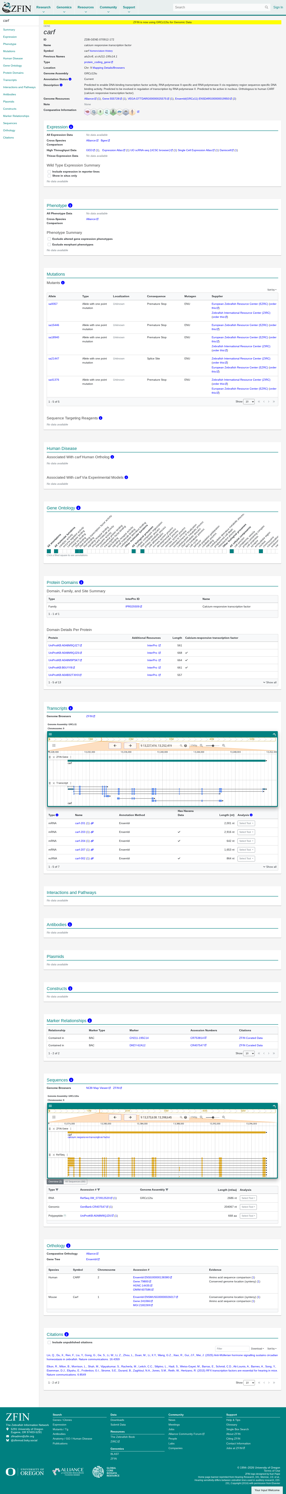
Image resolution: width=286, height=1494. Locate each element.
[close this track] (53, 757)
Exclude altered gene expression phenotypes (82, 238)
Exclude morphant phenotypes (72, 244)
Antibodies (59, 1433)
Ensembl (91, 1259)
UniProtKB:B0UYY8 (60, 667)
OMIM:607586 (142, 1289)
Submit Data (118, 1424)
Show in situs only (64, 175)
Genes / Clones (62, 1419)
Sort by (271, 289)
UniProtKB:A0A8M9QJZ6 (63, 652)
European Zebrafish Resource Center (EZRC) (240, 303)
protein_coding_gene (97, 62)
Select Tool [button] (245, 823)
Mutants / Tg (60, 1429)
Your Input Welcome (267, 1490)
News (171, 1419)
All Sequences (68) (75, 1181)
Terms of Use (272, 1470)
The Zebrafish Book (123, 1436)
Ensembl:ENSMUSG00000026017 (154, 1297)
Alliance (89, 98)
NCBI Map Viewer (97, 1087)
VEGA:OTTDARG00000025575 (147, 98)
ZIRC (114, 1441)
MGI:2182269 (141, 1305)
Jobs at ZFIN (234, 1448)
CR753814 (197, 1037)
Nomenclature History (101, 51)
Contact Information (238, 1443)
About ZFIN (233, 1433)
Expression (59, 1424)
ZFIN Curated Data (251, 1037)
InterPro (152, 645)
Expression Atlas (112, 150)
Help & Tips (233, 1419)
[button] (57, 1190)
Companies (175, 1448)
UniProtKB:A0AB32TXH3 (63, 674)
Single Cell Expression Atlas (195, 150)
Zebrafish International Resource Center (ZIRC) (241, 312)
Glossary (231, 1424)
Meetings (174, 1424)
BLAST (115, 1453)
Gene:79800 (140, 1281)
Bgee (104, 140)
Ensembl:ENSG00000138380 (151, 1277)
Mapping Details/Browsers (109, 67)
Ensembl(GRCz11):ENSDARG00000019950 (202, 98)
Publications (60, 1443)
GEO (89, 150)
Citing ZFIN (233, 1438)
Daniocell (225, 150)
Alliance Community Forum (185, 1433)
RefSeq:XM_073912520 (95, 1198)
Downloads (117, 1419)
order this (218, 316)
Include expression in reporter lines (76, 171)
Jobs (171, 1429)
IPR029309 (132, 606)
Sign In (278, 7)
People (172, 1438)
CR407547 (197, 1045)
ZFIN (89, 716)
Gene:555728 (110, 98)
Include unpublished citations (72, 1342)
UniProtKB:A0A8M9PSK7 (63, 660)
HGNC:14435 (141, 1285)
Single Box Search (237, 1429)
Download (256, 1348)
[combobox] (221, 7)
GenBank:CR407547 (93, 1206)
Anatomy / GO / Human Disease (72, 1438)
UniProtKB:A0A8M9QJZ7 (63, 645)
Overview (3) (55, 1181)
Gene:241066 (141, 1301)
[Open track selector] (55, 745)
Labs (171, 1443)
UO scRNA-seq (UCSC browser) (150, 150)
